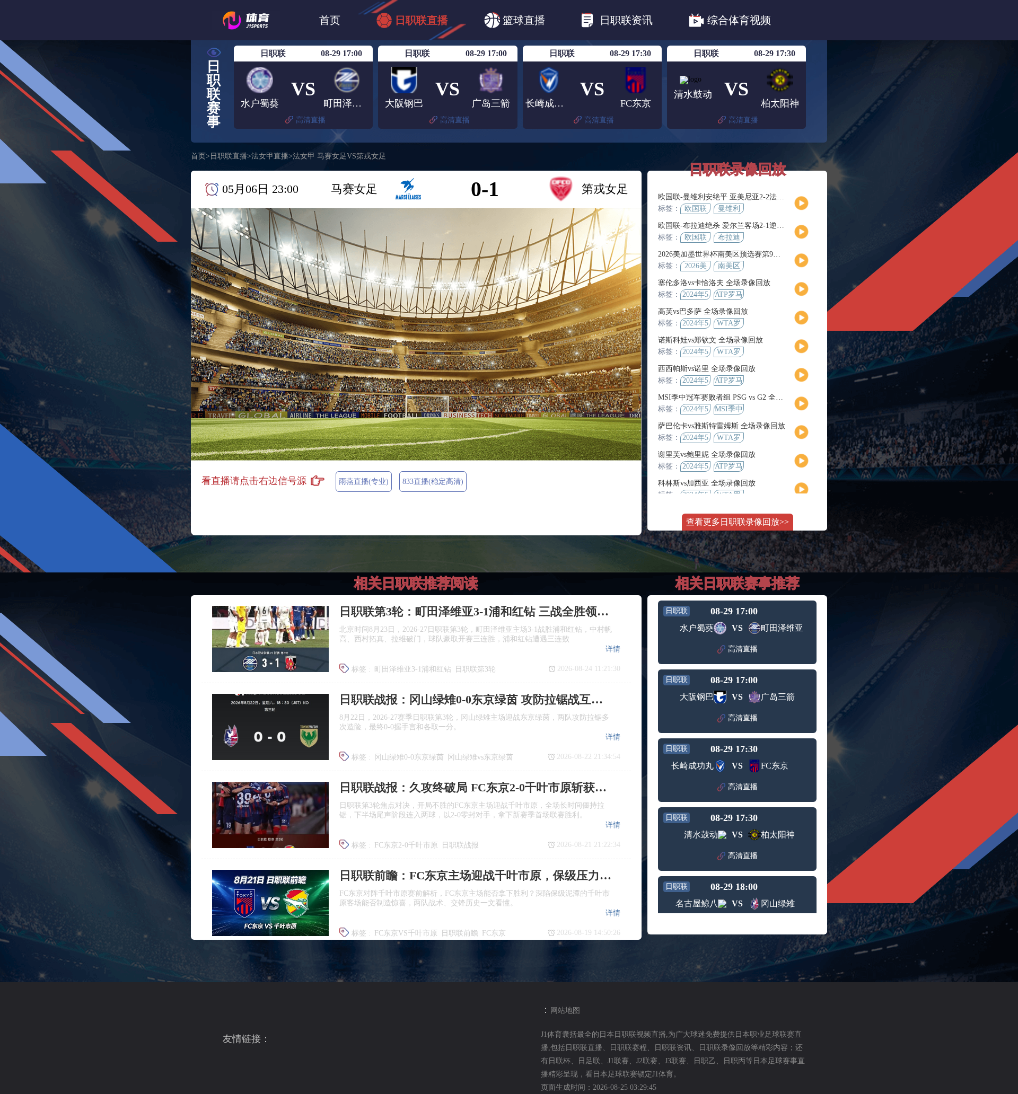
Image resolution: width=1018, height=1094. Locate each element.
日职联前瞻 (459, 933)
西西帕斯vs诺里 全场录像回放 (707, 369)
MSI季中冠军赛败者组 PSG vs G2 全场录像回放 (735, 397)
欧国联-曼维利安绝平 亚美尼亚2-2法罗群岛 (728, 197)
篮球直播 (524, 20)
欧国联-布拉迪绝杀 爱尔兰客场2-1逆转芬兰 (728, 226)
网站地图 (565, 1010)
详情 (612, 649)
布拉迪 (729, 237)
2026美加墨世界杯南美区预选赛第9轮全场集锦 (734, 254)
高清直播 (311, 120)
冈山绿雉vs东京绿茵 (480, 757)
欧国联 (695, 209)
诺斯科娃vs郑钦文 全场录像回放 (710, 340)
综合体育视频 (739, 20)
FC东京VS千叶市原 (405, 933)
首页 (329, 20)
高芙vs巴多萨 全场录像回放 (703, 311)
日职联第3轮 (475, 669)
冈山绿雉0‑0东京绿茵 (409, 757)
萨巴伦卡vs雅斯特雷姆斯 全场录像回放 (721, 426)
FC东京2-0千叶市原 (406, 845)
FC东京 (494, 933)
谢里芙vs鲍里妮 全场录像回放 (707, 454)
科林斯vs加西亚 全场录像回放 (707, 483)
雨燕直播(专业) (364, 482)
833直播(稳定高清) (432, 482)
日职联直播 (421, 20)
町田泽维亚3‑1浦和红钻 (412, 669)
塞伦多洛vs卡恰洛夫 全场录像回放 (714, 283)
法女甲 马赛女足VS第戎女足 (339, 156)
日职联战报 (460, 845)
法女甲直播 (269, 156)
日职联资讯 (626, 20)
